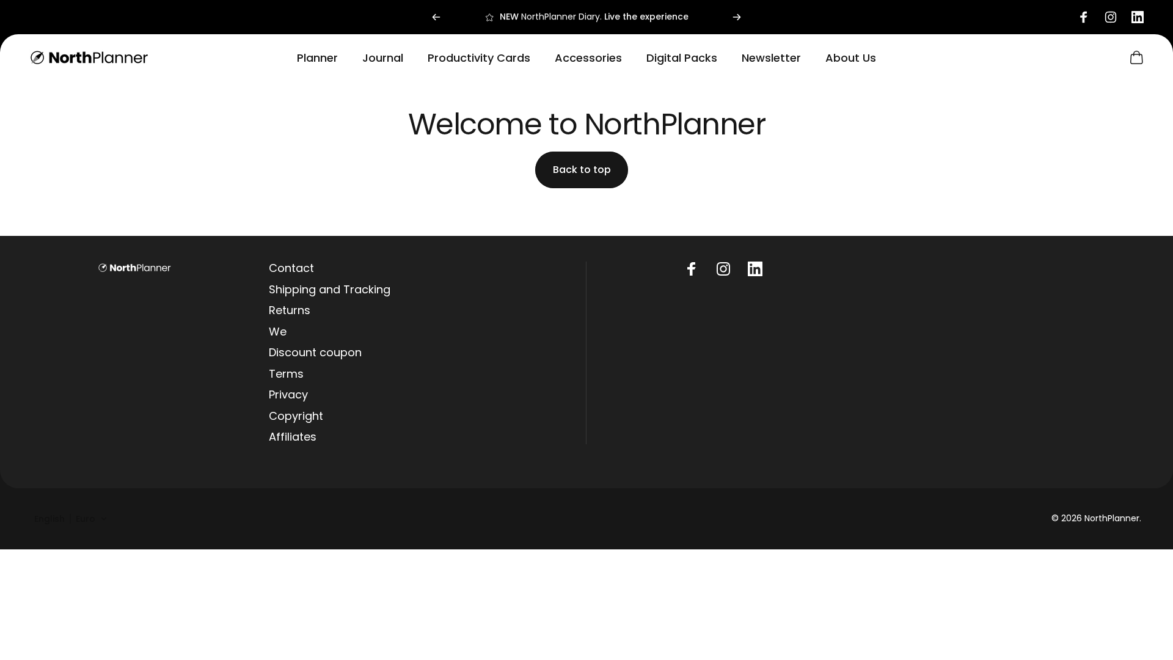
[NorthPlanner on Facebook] (691, 269)
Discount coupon (315, 353)
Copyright (296, 416)
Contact (291, 269)
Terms (286, 374)
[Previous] (436, 17)
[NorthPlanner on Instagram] (723, 269)
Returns (289, 311)
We (278, 332)
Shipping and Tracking (329, 290)
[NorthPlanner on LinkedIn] (755, 269)
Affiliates (292, 437)
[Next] (736, 17)
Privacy (288, 395)
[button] (70, 519)
